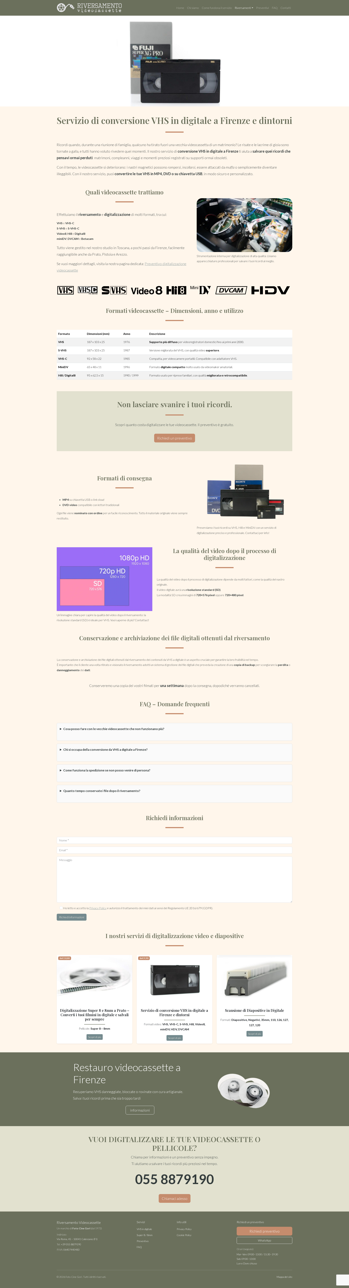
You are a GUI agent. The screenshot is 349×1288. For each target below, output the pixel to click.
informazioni (140, 1110)
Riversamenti (243, 7)
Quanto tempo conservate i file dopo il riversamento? (101, 791)
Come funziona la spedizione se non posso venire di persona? (106, 770)
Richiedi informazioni (71, 917)
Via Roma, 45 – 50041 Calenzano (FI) (77, 1239)
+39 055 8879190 (71, 1244)
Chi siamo (193, 7)
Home (180, 7)
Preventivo (143, 1241)
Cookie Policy (184, 1235)
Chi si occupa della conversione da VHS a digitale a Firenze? (105, 749)
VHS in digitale (144, 1229)
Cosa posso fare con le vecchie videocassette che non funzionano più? (113, 729)
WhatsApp (264, 1240)
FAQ (275, 7)
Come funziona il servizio (217, 7)
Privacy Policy (98, 908)
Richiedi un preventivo (174, 438)
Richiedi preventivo (265, 1231)
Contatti (285, 7)
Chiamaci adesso (174, 1198)
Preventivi (262, 7)
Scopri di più (94, 1037)
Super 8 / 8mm (145, 1235)
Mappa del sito (284, 1276)
